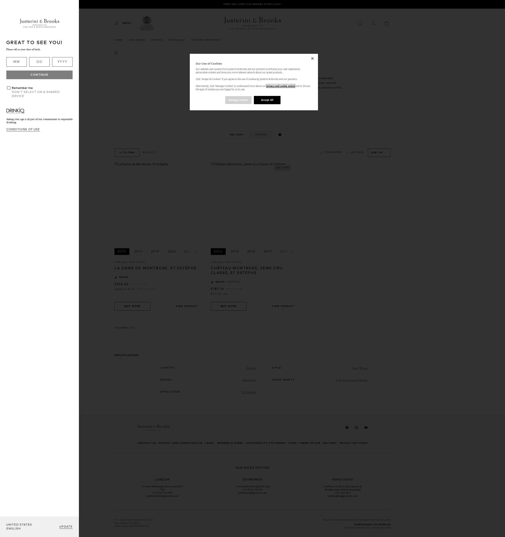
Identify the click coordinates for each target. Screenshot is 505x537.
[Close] (312, 58)
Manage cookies (238, 99)
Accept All (267, 99)
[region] (254, 82)
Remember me (22, 88)
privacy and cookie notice (281, 86)
